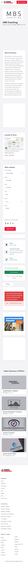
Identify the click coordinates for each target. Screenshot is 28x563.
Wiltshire (18, 24)
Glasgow (17, 541)
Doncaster (3, 555)
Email (6, 184)
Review (6, 205)
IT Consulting (4, 519)
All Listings (3, 483)
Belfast (2, 537)
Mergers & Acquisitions (6, 526)
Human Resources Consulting (7, 514)
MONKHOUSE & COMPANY (10, 391)
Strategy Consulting (5, 506)
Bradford (3, 545)
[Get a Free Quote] (14, 299)
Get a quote (3, 486)
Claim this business (14, 272)
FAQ (2, 496)
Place (6, 198)
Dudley (16, 537)
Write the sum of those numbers (11, 220)
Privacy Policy (4, 498)
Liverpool (17, 551)
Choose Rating (8, 170)
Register (2, 493)
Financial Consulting (5, 509)
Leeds (16, 546)
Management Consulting (6, 521)
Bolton (2, 542)
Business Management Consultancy (12, 412)
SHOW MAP (14, 143)
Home (2, 481)
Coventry (3, 552)
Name (6, 177)
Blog (2, 491)
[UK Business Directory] (14, 324)
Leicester (16, 549)
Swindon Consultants (8, 433)
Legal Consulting (4, 524)
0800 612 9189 (13, 260)
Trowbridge (6, 455)
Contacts (3, 488)
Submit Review (10, 229)
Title (5, 191)
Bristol (2, 547)
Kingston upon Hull (19, 544)
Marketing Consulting (5, 511)
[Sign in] (14, 2)
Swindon (14, 24)
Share (8, 284)
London (16, 554)
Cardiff (2, 550)
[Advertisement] (14, 37)
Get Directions (14, 249)
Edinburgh (17, 539)
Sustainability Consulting (6, 529)
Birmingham (3, 540)
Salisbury (6, 393)
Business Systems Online (9, 454)
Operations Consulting (6, 516)
